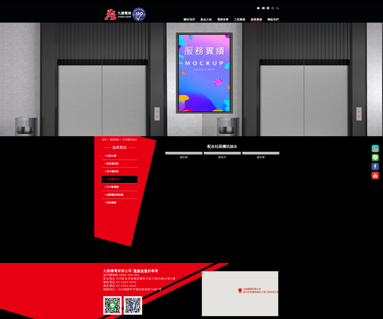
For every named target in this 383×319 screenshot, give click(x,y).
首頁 (104, 139)
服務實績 (114, 139)
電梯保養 (140, 271)
